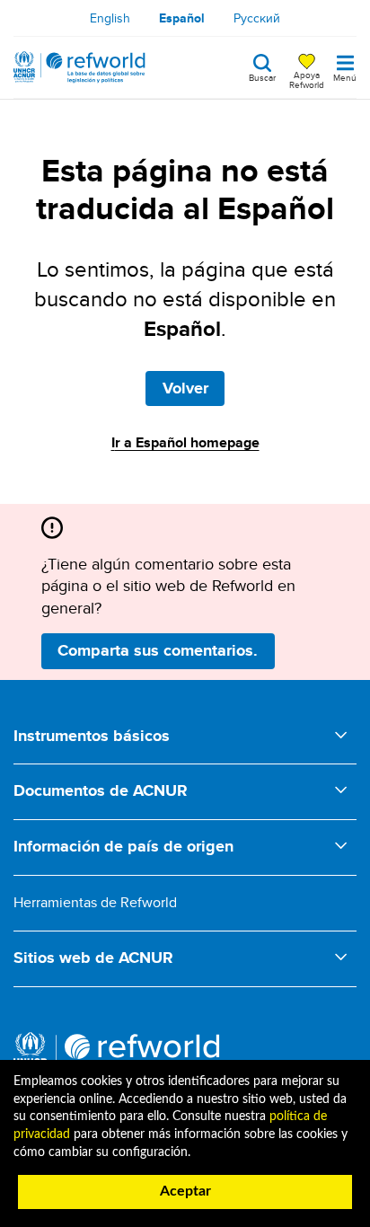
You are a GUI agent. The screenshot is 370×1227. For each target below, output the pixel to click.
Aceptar (185, 1191)
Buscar (262, 76)
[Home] (79, 67)
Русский (256, 18)
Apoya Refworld (306, 79)
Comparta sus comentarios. (157, 650)
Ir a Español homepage (185, 442)
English (110, 18)
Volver (185, 388)
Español (182, 18)
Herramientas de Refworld (95, 902)
